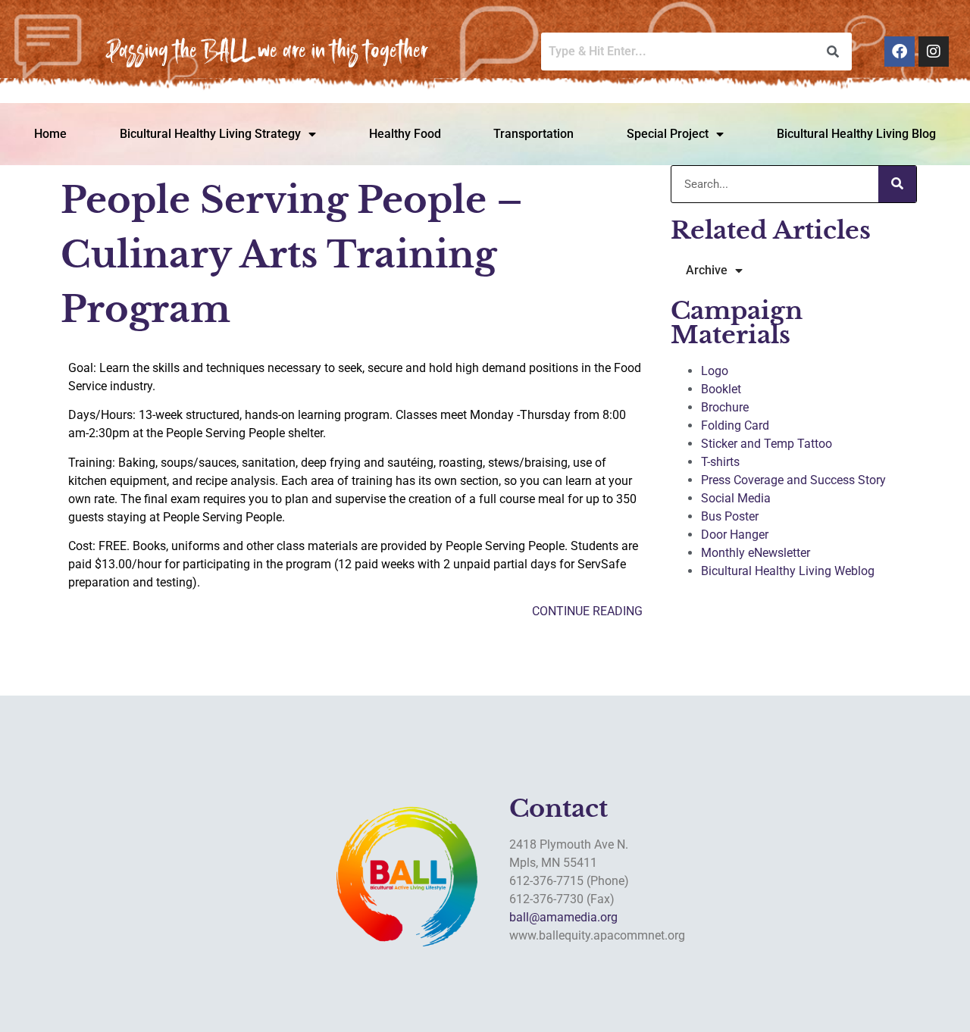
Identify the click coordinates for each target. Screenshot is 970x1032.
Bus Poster (730, 516)
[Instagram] (933, 51)
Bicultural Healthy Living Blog (856, 134)
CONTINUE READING (587, 611)
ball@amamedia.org (563, 917)
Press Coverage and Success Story (793, 480)
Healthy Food (405, 134)
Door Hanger (734, 534)
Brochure (725, 407)
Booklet (721, 389)
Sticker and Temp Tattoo (766, 443)
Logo (714, 371)
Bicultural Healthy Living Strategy (210, 134)
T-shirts (720, 462)
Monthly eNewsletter (755, 553)
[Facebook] (899, 51)
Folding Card (735, 425)
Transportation (533, 134)
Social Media (736, 498)
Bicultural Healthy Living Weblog (788, 571)
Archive (707, 270)
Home (50, 134)
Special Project (668, 134)
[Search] (897, 184)
